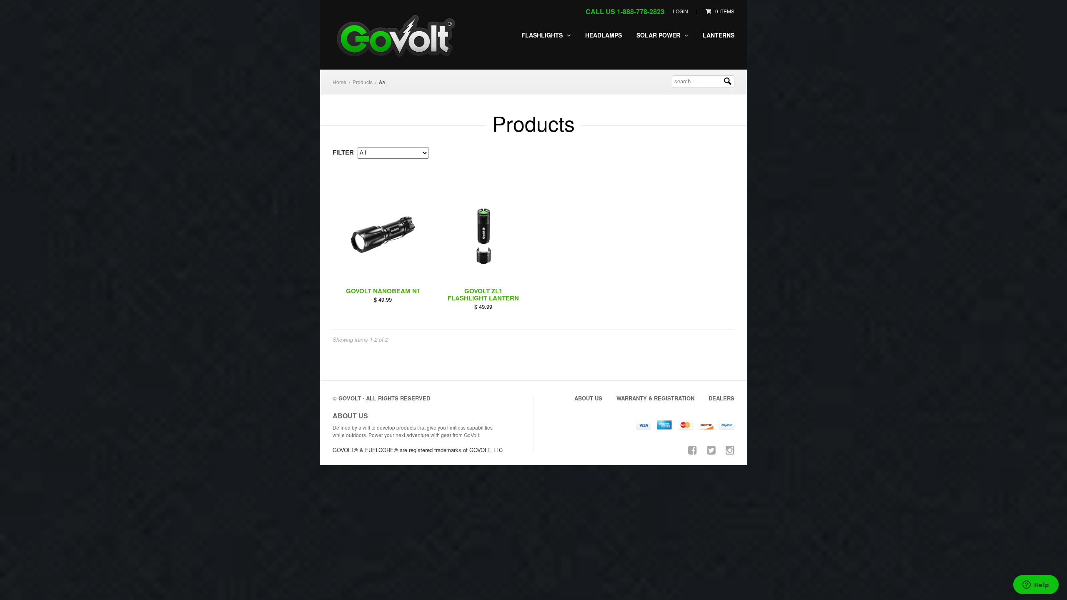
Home (339, 81)
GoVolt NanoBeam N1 (383, 290)
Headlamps (603, 35)
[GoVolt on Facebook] (692, 449)
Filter (343, 152)
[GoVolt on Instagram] (730, 449)
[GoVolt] (399, 36)
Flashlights (542, 35)
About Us (588, 398)
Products (363, 81)
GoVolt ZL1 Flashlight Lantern (483, 294)
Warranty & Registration (655, 398)
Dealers (721, 398)
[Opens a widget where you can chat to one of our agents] (1036, 585)
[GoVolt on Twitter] (711, 449)
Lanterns (718, 35)
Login (680, 11)
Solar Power (659, 35)
